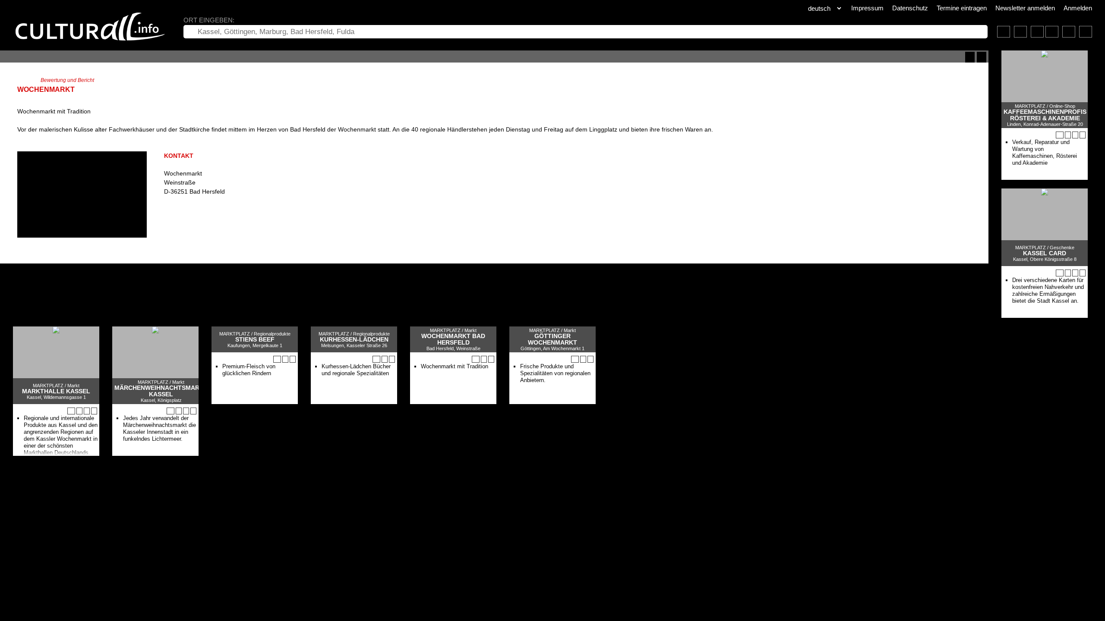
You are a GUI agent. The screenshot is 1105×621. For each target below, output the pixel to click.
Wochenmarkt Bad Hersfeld (453, 339)
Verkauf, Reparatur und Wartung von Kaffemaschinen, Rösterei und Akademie (1044, 152)
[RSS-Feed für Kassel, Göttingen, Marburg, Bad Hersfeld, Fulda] (1068, 32)
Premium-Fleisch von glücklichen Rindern (248, 369)
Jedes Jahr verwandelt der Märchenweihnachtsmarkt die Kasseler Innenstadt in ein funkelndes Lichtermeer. (159, 428)
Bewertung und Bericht (67, 80)
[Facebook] (174, 219)
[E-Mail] (199, 219)
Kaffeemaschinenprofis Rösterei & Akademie (1045, 115)
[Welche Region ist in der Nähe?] (1051, 32)
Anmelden (1078, 8)
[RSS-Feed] (970, 57)
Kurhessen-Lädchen (354, 339)
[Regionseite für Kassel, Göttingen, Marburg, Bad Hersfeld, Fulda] (1003, 32)
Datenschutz (910, 8)
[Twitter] (182, 219)
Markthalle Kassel (56, 391)
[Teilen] (981, 57)
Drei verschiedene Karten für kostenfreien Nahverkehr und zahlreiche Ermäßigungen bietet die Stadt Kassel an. (1048, 290)
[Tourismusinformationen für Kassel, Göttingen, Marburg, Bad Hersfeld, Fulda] (1037, 32)
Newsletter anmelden (1025, 8)
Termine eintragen (962, 8)
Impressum (867, 8)
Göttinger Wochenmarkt (552, 339)
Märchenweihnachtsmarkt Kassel (161, 391)
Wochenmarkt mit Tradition (454, 366)
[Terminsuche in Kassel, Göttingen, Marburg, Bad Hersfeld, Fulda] (1020, 32)
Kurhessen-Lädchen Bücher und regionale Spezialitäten (356, 369)
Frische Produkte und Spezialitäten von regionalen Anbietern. (555, 373)
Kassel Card (1044, 253)
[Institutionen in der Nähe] (1068, 135)
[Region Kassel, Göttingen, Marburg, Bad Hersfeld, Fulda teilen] (1085, 32)
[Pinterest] (191, 219)
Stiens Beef (255, 339)
